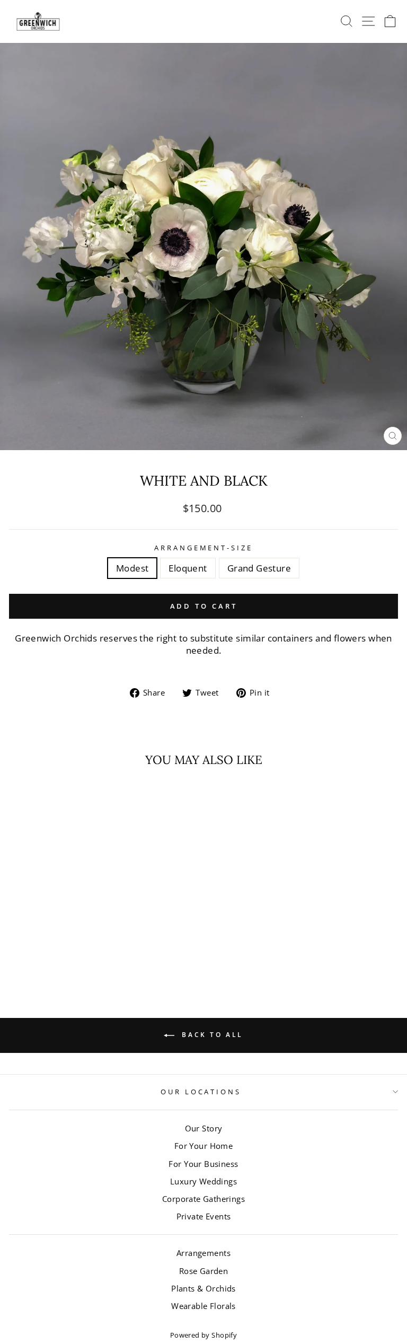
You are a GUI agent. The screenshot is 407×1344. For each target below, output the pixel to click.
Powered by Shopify (203, 1335)
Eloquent (188, 568)
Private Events (203, 1216)
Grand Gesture (259, 568)
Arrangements (203, 1253)
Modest (132, 568)
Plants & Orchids (203, 1288)
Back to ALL (211, 1034)
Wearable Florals (203, 1306)
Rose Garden (203, 1271)
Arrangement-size (203, 547)
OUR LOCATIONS (201, 1091)
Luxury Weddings (203, 1181)
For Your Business (203, 1163)
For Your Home (203, 1145)
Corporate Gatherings (203, 1198)
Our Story (204, 1128)
